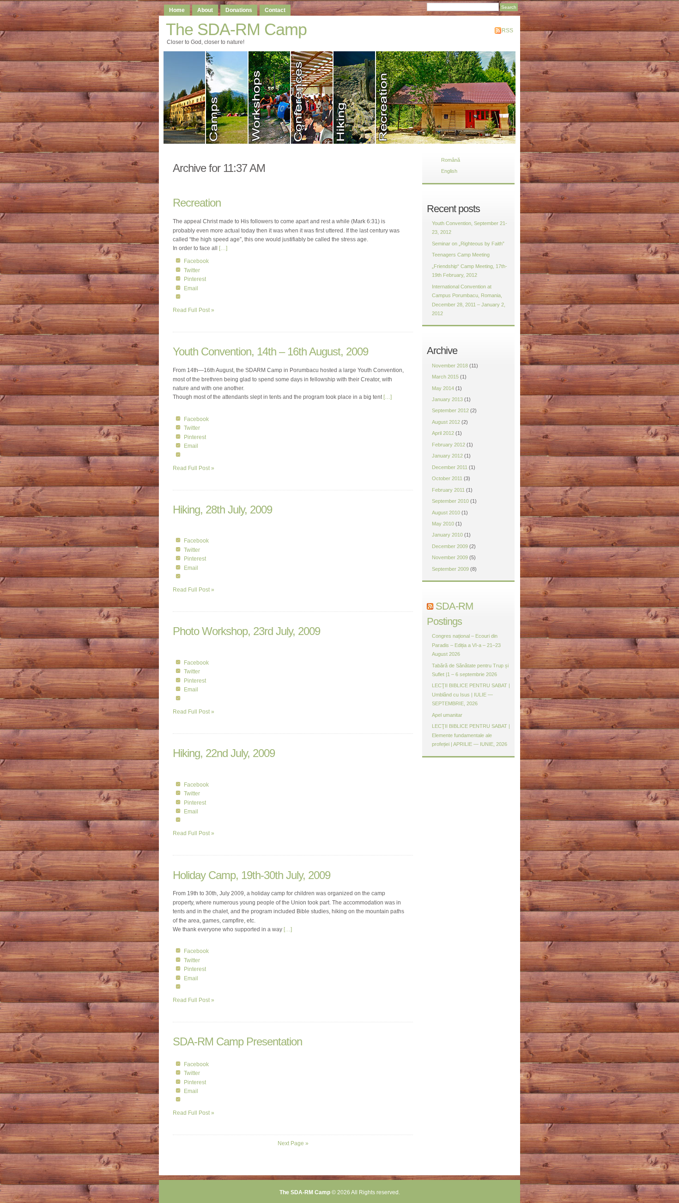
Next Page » (293, 1143)
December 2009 (450, 546)
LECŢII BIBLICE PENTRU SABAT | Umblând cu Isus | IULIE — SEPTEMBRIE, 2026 (471, 694)
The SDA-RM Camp (236, 29)
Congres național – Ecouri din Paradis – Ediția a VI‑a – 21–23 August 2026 (466, 645)
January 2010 (447, 534)
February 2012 (448, 444)
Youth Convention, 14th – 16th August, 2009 (270, 351)
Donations (238, 10)
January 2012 (447, 455)
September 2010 (450, 501)
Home (177, 10)
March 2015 (445, 376)
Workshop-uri (270, 97)
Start (185, 97)
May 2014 (443, 388)
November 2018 (450, 365)
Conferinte (312, 97)
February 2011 (448, 490)
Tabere (227, 97)
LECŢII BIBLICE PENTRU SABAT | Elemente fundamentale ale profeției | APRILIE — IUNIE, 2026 (471, 735)
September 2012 (450, 410)
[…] (223, 248)
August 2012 (446, 422)
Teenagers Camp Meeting (461, 254)
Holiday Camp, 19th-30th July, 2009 (251, 875)
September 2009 (450, 569)
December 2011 (449, 467)
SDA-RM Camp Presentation (237, 1041)
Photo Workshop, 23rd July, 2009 (246, 631)
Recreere (448, 97)
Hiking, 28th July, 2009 (222, 509)
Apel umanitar (447, 715)
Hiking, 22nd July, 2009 (224, 753)
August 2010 (446, 512)
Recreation (197, 202)
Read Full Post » (193, 310)
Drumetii (354, 97)
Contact (275, 10)
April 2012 (443, 433)
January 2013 (447, 399)
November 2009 (450, 557)
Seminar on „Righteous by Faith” (468, 243)
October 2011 (447, 478)
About (205, 10)
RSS (507, 30)
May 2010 (443, 523)
